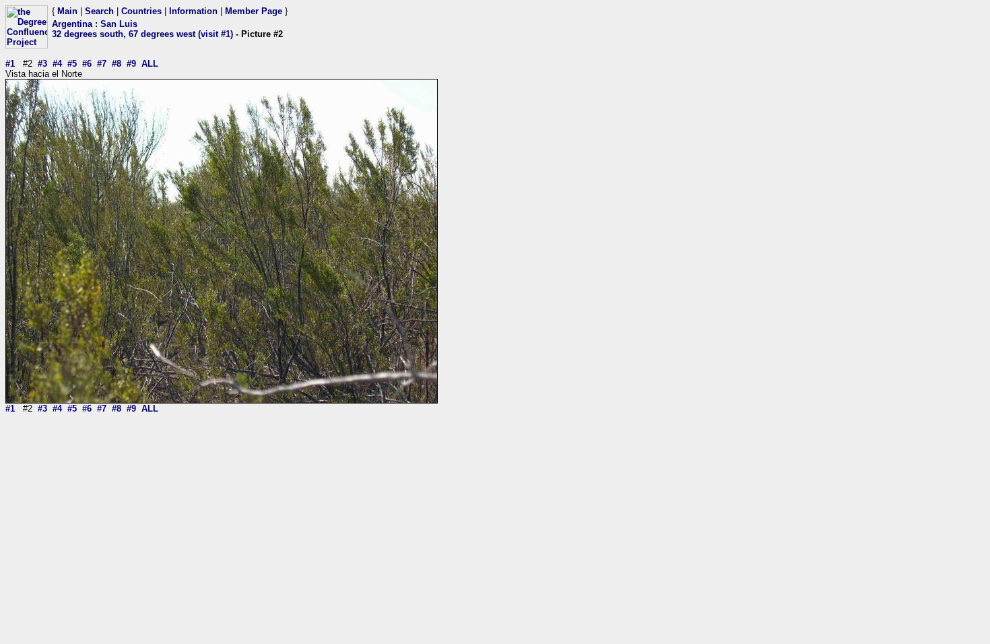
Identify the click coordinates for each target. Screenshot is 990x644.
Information (193, 11)
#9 (131, 64)
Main (67, 11)
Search (99, 11)
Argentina (72, 24)
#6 (87, 64)
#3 (42, 64)
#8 (116, 64)
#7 (101, 64)
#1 (10, 64)
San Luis (118, 24)
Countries (141, 11)
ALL (149, 64)
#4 (57, 64)
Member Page (253, 11)
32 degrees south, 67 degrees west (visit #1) (142, 34)
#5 (72, 64)
